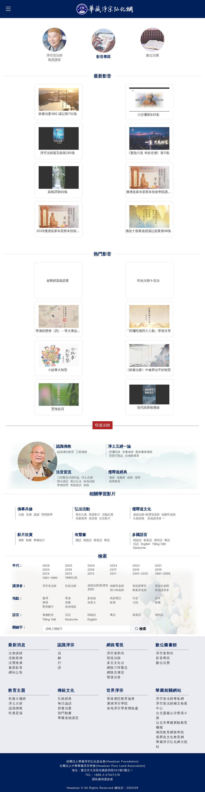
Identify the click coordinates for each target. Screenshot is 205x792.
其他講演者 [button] (154, 518)
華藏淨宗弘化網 (105, 9)
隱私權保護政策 (102, 779)
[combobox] (96, 628)
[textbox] (86, 628)
